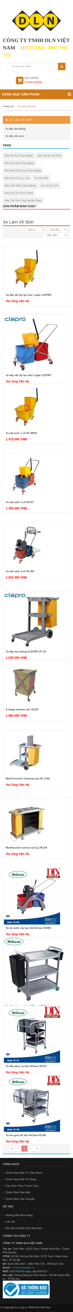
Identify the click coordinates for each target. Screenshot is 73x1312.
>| (37, 1148)
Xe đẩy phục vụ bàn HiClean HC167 (26, 1066)
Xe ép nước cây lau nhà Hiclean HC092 (28, 928)
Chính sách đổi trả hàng (21, 1179)
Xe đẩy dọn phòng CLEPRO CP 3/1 (26, 651)
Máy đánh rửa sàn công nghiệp (23, 170)
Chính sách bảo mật (18, 1192)
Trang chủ (8, 106)
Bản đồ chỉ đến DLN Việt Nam (24, 1228)
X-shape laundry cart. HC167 (22, 709)
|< (12, 1148)
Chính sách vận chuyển (20, 1198)
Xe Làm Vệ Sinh (27, 106)
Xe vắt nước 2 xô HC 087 (20, 571)
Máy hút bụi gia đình (49, 155)
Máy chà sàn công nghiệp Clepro (23, 200)
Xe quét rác (41, 178)
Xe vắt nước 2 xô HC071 (20, 502)
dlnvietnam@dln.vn (23, 1267)
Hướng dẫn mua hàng (19, 1215)
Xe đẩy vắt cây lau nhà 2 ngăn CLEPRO (28, 375)
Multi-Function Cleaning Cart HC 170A (28, 778)
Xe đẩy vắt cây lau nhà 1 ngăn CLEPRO (28, 295)
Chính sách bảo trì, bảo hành (24, 1172)
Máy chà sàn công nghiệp (19, 163)
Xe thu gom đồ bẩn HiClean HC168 (26, 1135)
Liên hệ (10, 1221)
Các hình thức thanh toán (22, 1185)
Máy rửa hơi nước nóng (19, 193)
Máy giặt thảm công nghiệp (20, 185)
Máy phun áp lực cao (17, 178)
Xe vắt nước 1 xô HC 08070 (21, 433)
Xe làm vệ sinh (50, 185)
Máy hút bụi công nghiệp (19, 155)
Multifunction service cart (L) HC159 (26, 847)
